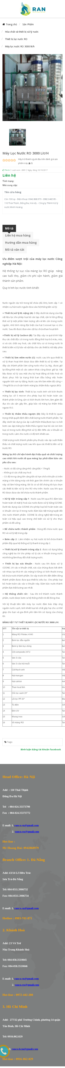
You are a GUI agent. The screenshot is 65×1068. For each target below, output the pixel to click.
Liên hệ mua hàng (18, 235)
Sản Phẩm (28, 24)
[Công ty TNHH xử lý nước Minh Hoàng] (32, 9)
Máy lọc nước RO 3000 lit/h (20, 46)
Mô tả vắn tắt (14, 250)
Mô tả (9, 228)
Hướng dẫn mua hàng (21, 243)
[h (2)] (17, 137)
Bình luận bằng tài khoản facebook (41, 749)
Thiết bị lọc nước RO (16, 39)
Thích (7, 170)
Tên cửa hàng (12, 192)
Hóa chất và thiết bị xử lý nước (21, 31)
